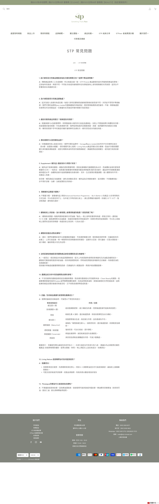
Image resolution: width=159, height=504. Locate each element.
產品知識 (88, 33)
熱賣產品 (36, 428)
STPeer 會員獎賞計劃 (125, 33)
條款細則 (36, 438)
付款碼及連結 (79, 39)
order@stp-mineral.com (125, 434)
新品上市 (31, 33)
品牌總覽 (59, 33)
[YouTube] (41, 442)
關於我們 (144, 33)
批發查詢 (36, 435)
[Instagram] (36, 442)
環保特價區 (45, 33)
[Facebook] (31, 442)
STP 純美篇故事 (36, 430)
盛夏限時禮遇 (16, 33)
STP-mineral (24, 459)
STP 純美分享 (104, 33)
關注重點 (74, 33)
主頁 (74, 63)
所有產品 (36, 425)
